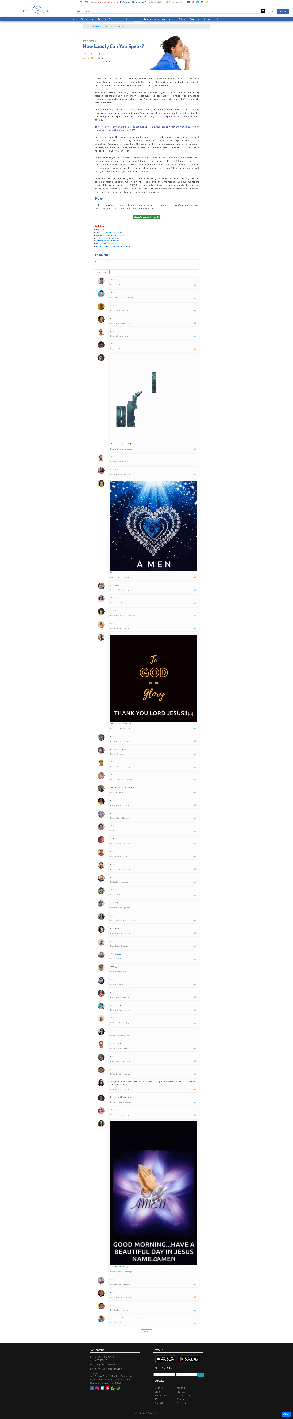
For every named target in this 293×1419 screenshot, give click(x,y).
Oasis (219, 19)
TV (99, 19)
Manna (138, 19)
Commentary (195, 19)
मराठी (87, 2)
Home (74, 19)
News (128, 19)
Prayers (147, 19)
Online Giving (283, 11)
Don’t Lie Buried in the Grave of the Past (111, 235)
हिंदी (81, 2)
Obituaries (208, 19)
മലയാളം (102, 2)
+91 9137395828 (98, 1360)
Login (271, 11)
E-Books (182, 19)
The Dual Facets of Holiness (106, 238)
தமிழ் (110, 2)
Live (92, 19)
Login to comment (102, 272)
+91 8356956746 (106, 1356)
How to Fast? (100, 230)
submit (201, 1375)
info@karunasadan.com (109, 1368)
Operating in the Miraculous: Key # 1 (109, 243)
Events (84, 19)
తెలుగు (93, 2)
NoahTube (108, 19)
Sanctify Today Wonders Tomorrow (108, 232)
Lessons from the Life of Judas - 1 (108, 241)
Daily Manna (96, 26)
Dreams (171, 19)
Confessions (159, 19)
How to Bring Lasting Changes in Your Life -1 (112, 246)
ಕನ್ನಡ (116, 2)
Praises (119, 19)
